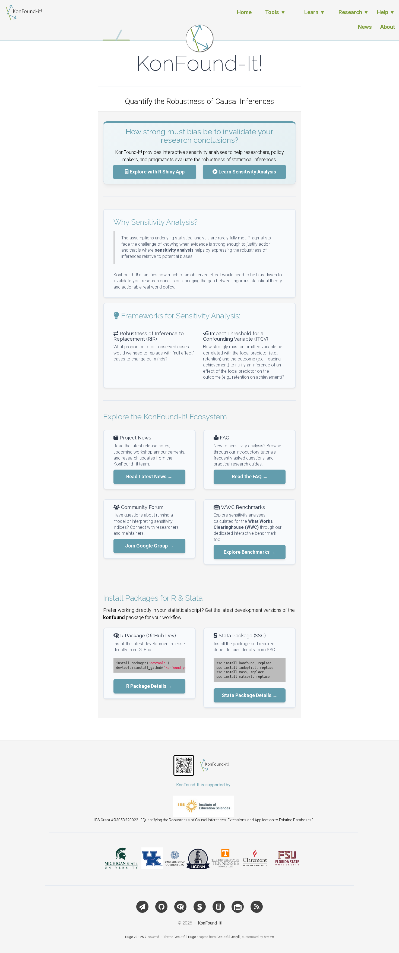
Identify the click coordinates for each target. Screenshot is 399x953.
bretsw (269, 937)
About (387, 27)
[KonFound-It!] (199, 38)
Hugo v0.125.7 (136, 937)
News (365, 27)
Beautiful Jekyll (228, 937)
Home (244, 12)
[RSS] (256, 906)
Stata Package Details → (249, 695)
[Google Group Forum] (142, 906)
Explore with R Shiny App (157, 172)
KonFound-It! (210, 923)
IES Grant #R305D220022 (116, 820)
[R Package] (180, 906)
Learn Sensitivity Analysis (246, 172)
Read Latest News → (149, 476)
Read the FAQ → (250, 476)
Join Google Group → (149, 546)
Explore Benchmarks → (250, 552)
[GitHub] (161, 906)
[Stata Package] (199, 906)
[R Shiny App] (218, 906)
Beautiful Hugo (185, 937)
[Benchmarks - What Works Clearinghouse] (237, 906)
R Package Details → (149, 686)
